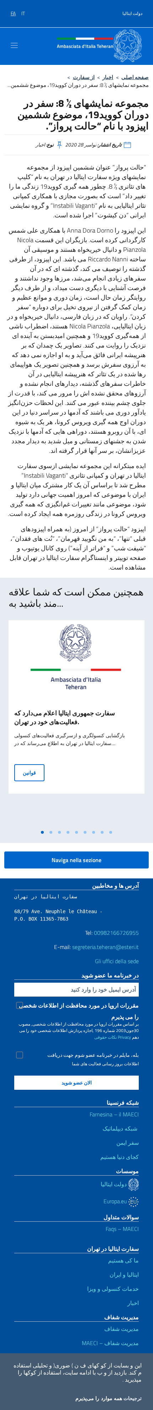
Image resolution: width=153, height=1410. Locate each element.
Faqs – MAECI (122, 1229)
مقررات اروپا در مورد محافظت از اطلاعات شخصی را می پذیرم (79, 1006)
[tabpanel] (76, 723)
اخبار (107, 77)
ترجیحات (132, 1398)
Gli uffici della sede (117, 961)
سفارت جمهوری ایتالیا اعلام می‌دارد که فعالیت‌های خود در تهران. (64, 717)
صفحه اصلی (135, 77)
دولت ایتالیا (132, 13)
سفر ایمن (127, 1142)
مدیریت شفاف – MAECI (110, 1343)
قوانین (33, 772)
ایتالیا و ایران (124, 1274)
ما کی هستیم (123, 1260)
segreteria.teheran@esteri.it (105, 947)
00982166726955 (116, 932)
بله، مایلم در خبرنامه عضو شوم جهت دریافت (93, 1055)
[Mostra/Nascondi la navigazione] (14, 45)
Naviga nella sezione (76, 860)
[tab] (42, 832)
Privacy (124, 1037)
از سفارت (84, 77)
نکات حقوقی (105, 1037)
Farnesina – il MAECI (114, 1114)
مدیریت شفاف (121, 1329)
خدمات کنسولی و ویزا (113, 1288)
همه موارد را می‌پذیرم (98, 1398)
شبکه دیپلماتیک (120, 1128)
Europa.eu (116, 1201)
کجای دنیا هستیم (119, 1157)
